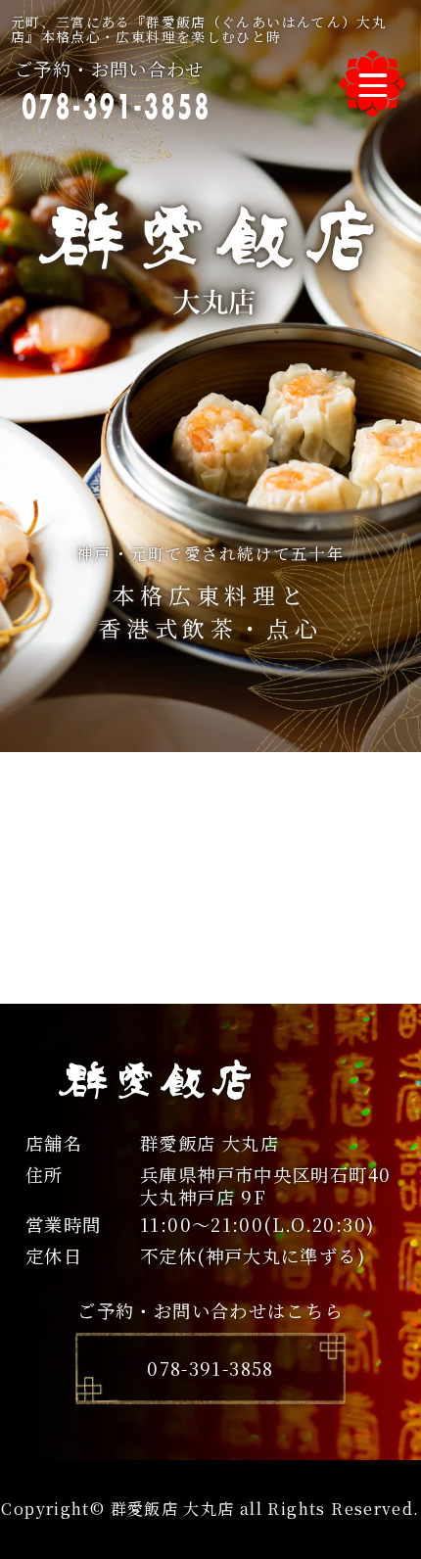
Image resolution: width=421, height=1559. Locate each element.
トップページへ (210, 988)
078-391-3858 (210, 1368)
